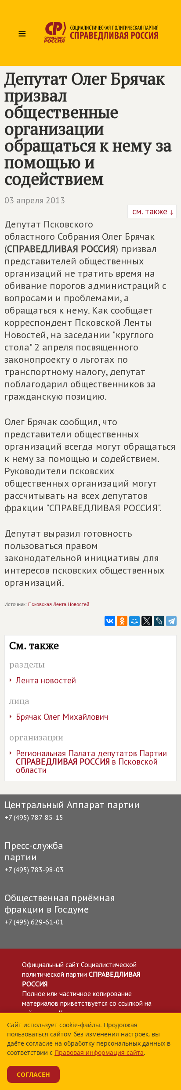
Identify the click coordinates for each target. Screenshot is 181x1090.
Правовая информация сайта (99, 1052)
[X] (146, 621)
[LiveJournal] (159, 621)
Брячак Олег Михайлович (62, 716)
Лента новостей (46, 680)
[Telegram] (171, 621)
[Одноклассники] (122, 621)
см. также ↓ (152, 211)
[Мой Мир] (134, 621)
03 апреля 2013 (34, 200)
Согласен (33, 1074)
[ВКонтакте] (110, 621)
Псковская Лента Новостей (58, 604)
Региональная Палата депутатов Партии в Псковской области (91, 761)
